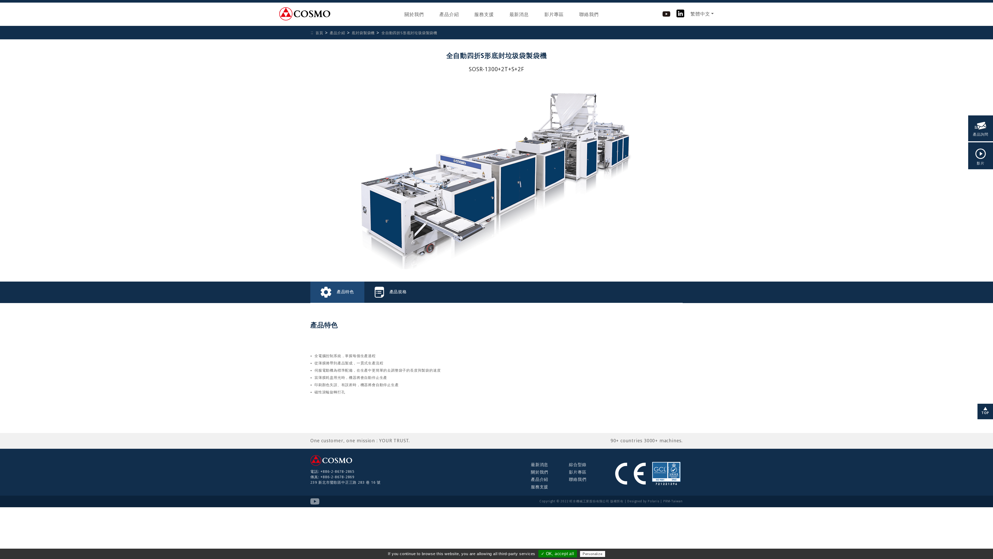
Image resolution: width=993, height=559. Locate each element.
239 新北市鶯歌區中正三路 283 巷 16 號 (345, 482)
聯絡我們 (589, 14)
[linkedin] (680, 13)
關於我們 (414, 14)
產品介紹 (449, 14)
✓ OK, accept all (557, 553)
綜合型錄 (577, 464)
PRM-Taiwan (673, 501)
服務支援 (484, 14)
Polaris (653, 501)
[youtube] (666, 13)
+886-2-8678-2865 (337, 471)
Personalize (593, 554)
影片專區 (554, 14)
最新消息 (519, 14)
